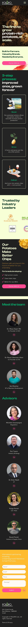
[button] (25, 2)
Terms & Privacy (7, 622)
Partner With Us (14, 63)
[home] (7, 3)
